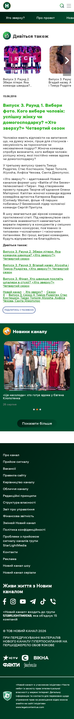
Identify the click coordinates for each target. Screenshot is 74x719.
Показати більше (37, 423)
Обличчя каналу (15, 488)
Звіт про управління (19, 509)
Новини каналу (30, 331)
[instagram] (13, 602)
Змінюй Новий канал (19, 522)
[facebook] (4, 602)
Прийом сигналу (16, 461)
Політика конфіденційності (24, 529)
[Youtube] (23, 602)
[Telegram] (33, 602)
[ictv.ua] (10, 658)
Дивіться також (31, 36)
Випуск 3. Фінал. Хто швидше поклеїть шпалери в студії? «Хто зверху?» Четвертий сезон (33, 282)
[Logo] (7, 6)
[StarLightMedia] (17, 616)
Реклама (9, 558)
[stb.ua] (25, 658)
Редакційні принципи (19, 495)
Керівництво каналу (19, 482)
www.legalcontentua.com (30, 707)
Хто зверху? (15, 17)
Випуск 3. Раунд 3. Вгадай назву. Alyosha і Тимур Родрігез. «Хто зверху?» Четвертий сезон (36, 268)
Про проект (46, 17)
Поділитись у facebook (19, 310)
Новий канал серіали (19, 572)
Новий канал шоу (16, 565)
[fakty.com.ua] (11, 665)
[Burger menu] (69, 6)
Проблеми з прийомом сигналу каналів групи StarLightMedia (21, 541)
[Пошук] (62, 6)
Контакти (10, 552)
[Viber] (53, 602)
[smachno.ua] (30, 665)
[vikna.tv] (41, 658)
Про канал (11, 455)
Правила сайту (14, 475)
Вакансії (9, 468)
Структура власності (19, 502)
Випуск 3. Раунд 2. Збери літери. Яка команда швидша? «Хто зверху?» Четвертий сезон (32, 255)
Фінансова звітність (18, 516)
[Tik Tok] (43, 602)
